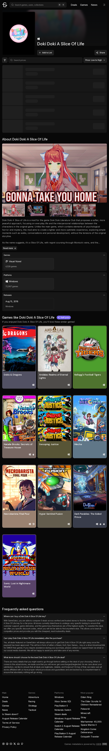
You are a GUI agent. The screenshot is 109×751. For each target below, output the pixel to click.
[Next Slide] (102, 173)
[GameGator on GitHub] (22, 743)
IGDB (98, 744)
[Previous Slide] (7, 173)
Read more (8, 248)
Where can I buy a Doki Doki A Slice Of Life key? (25, 616)
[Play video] (54, 173)
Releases (8, 295)
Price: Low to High (93, 60)
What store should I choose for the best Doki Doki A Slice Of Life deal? (34, 657)
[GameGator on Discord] (18, 743)
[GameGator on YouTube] (11, 743)
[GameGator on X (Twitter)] (14, 743)
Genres (7, 255)
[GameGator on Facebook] (7, 743)
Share (102, 52)
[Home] (4, 4)
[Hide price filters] (4, 60)
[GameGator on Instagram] (3, 743)
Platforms (8, 275)
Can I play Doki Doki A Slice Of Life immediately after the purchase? (33, 638)
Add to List (47, 52)
